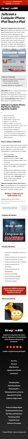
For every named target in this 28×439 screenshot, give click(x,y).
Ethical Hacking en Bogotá (12, 278)
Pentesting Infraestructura (14, 410)
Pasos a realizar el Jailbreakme (12, 83)
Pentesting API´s (14, 389)
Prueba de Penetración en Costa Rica (15, 257)
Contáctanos (14, 373)
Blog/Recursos (14, 367)
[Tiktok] (14, 347)
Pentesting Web (14, 382)
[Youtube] (20, 347)
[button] (25, 8)
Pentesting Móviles (14, 386)
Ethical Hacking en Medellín (12, 276)
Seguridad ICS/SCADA (14, 395)
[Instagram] (10, 347)
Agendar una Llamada (14, 370)
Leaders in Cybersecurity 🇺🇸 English (14, 351)
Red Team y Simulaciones (14, 414)
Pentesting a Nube (14, 417)
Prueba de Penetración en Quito (14, 259)
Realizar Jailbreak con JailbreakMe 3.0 (13, 85)
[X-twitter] (7, 347)
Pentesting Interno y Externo (14, 392)
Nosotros (14, 364)
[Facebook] (17, 347)
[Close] (27, 1)
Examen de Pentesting (11, 274)
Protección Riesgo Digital (14, 407)
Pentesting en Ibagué (11, 281)
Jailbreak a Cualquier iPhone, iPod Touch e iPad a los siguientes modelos (14, 80)
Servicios (14, 361)
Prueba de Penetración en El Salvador (15, 262)
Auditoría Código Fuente (14, 398)
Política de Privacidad (14, 423)
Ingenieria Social (14, 420)
